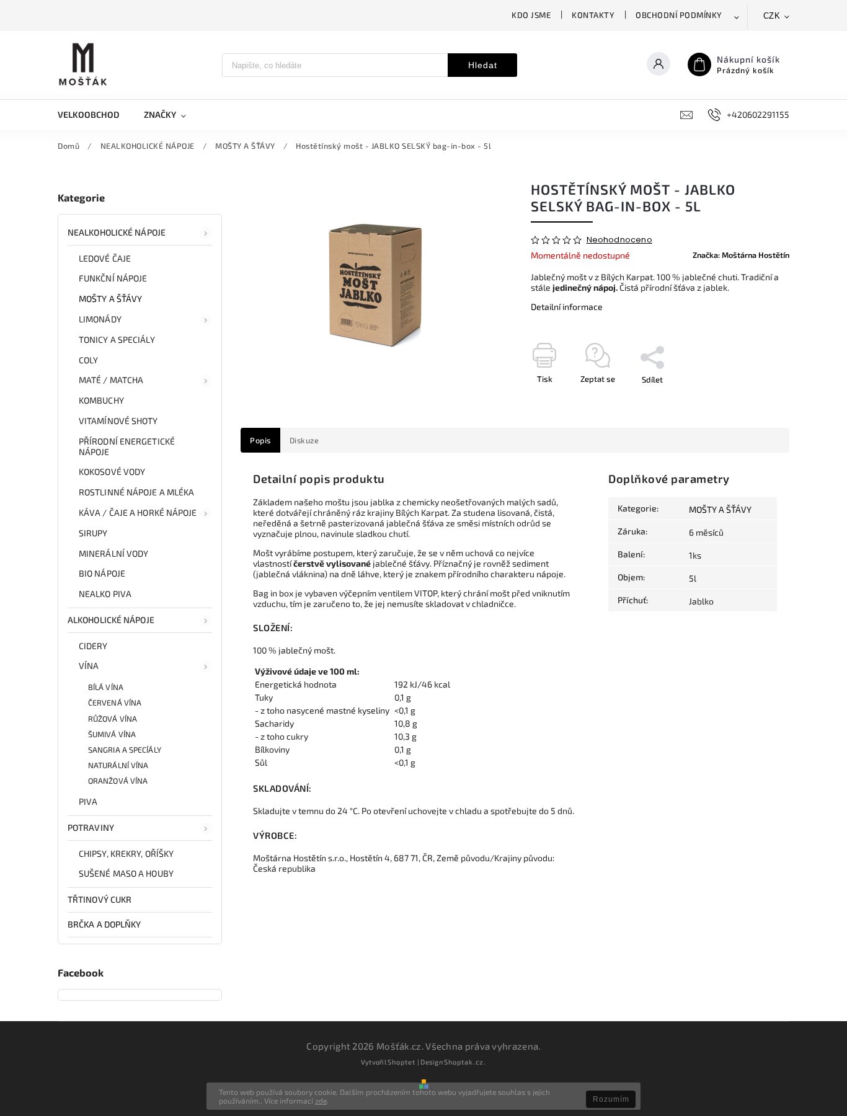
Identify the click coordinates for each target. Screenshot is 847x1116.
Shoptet (401, 1062)
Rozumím (611, 1099)
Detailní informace (567, 306)
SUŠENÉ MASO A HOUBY (126, 873)
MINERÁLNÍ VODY (113, 553)
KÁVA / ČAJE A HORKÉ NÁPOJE (138, 512)
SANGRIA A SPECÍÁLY (124, 750)
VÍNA (89, 665)
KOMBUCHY (101, 400)
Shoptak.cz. (465, 1062)
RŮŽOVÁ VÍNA (112, 719)
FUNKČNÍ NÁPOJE (113, 278)
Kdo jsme (531, 15)
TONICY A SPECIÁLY (117, 339)
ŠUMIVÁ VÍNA (112, 734)
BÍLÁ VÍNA (105, 687)
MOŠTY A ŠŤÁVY (110, 298)
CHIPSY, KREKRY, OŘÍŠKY (126, 853)
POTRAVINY (91, 827)
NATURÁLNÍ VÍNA (118, 765)
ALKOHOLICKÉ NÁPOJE (111, 619)
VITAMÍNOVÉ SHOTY (118, 420)
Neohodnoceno (619, 240)
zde (321, 1100)
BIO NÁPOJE (102, 573)
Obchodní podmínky (679, 15)
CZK (772, 15)
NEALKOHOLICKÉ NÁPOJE (117, 232)
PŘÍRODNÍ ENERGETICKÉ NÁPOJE (127, 446)
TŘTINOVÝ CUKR (99, 899)
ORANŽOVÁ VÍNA (118, 781)
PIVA (88, 801)
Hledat (482, 65)
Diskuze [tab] (304, 440)
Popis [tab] (260, 440)
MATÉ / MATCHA (111, 379)
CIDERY (93, 645)
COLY (88, 360)
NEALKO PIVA (105, 593)
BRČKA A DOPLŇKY (104, 924)
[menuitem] (94, 114)
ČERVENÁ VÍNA (114, 702)
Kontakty (593, 15)
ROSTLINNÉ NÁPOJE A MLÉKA (136, 492)
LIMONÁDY (100, 319)
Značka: (741, 255)
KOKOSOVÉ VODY (112, 471)
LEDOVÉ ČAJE (105, 258)
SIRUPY (93, 533)
